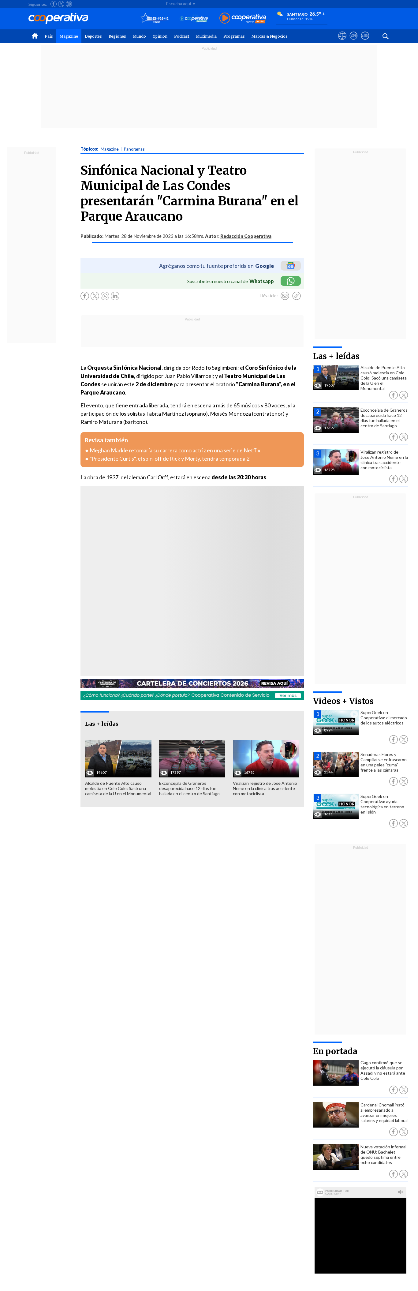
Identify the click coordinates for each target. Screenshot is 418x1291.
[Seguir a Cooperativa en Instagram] (69, 4)
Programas (234, 36)
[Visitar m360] (353, 41)
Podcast (181, 36)
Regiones (117, 36)
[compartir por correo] (285, 296)
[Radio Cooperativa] (242, 18)
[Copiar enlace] (296, 296)
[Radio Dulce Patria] (154, 18)
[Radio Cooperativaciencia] (193, 18)
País (49, 36)
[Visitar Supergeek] (365, 41)
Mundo (139, 36)
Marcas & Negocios (270, 36)
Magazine (69, 36)
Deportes (93, 36)
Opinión (160, 36)
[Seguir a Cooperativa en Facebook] (53, 4)
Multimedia (206, 36)
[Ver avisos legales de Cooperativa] (342, 41)
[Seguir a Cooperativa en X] (61, 4)
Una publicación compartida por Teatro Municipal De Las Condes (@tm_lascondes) (166, 596)
